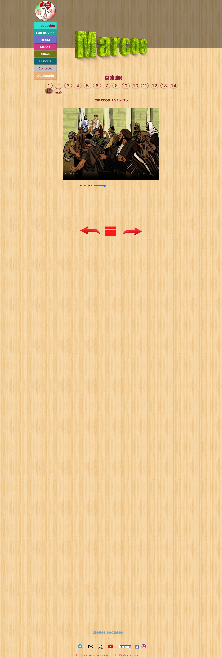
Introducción (45, 25)
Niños (45, 54)
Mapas (45, 47)
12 (154, 85)
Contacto (45, 68)
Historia (45, 61)
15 (49, 91)
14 (173, 85)
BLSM (45, 40)
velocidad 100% (86, 185)
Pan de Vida (45, 33)
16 (58, 91)
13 (164, 85)
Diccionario (45, 75)
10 (135, 85)
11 (144, 85)
